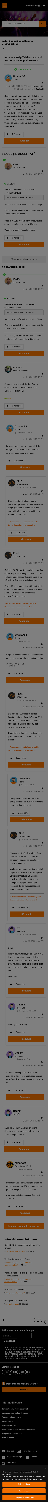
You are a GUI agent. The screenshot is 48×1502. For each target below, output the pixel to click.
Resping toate (24, 1491)
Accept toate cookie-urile (24, 1498)
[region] (24, 1483)
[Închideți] (45, 1468)
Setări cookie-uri (24, 1484)
